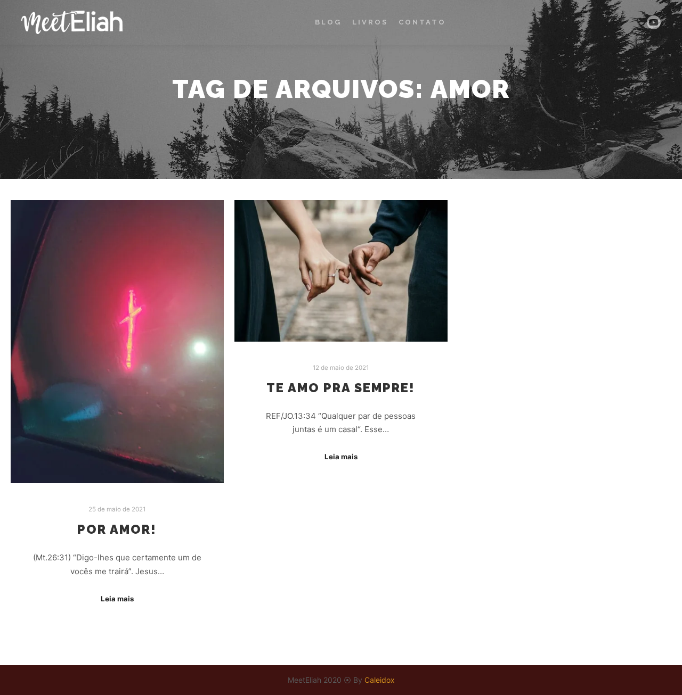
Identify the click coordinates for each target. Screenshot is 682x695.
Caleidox (379, 679)
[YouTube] (654, 22)
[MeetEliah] (72, 22)
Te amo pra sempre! (340, 387)
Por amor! (117, 529)
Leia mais (117, 598)
